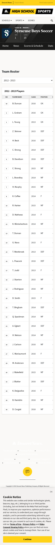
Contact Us (22, 459)
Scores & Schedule (33, 45)
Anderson (18, 363)
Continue (27, 539)
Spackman (18, 316)
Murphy (17, 187)
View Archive (44, 462)
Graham (17, 112)
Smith (16, 298)
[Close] (51, 492)
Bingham (17, 307)
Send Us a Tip (28, 462)
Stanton (17, 279)
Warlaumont (19, 353)
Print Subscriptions (46, 3)
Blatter (16, 381)
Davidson (17, 159)
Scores (31, 20)
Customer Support (40, 459)
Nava (15, 242)
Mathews (17, 214)
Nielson (17, 335)
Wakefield (17, 372)
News (16, 45)
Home (5, 45)
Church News (19, 3)
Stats (50, 45)
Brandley (17, 177)
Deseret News (7, 3)
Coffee (16, 196)
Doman (16, 233)
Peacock (17, 261)
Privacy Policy (27, 450)
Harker (16, 205)
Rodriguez (18, 288)
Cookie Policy (44, 450)
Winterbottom (20, 224)
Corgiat (16, 409)
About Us (8, 459)
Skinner (16, 131)
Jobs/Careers (11, 462)
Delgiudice (18, 390)
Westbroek (18, 251)
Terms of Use (9, 450)
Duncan (17, 103)
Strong (16, 149)
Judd (15, 270)
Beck (15, 140)
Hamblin (17, 400)
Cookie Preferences (28, 454)
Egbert (16, 326)
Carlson (16, 344)
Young (16, 122)
